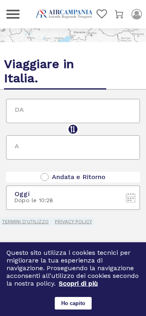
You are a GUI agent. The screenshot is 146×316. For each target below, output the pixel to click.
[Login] (136, 14)
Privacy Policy (73, 221)
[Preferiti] (101, 14)
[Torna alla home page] (64, 14)
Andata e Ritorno (78, 177)
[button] (78, 283)
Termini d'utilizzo (25, 221)
